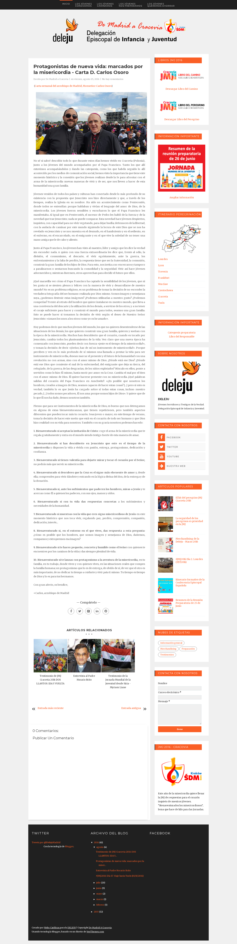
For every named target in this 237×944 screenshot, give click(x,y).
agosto (100, 847)
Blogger (69, 846)
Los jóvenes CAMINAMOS (105, 4)
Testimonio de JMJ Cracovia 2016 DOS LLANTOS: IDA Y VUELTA (50, 679)
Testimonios (167, 654)
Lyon (161, 265)
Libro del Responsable (181, 336)
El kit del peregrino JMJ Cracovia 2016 (189, 499)
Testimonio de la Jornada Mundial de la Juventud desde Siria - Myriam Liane (118, 681)
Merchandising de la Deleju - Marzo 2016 (187, 540)
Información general (171, 643)
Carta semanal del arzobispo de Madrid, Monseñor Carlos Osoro (73, 85)
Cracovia (163, 296)
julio (98, 882)
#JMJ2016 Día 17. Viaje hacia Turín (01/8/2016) (120, 876)
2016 (96, 842)
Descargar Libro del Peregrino (181, 119)
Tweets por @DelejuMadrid (46, 842)
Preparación (188, 648)
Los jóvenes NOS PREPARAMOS (130, 4)
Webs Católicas (52, 927)
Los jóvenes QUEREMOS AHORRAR (161, 4)
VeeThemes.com (95, 931)
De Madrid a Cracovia (57, 79)
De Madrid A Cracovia (100, 927)
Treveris (163, 271)
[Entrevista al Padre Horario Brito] (84, 655)
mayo (99, 893)
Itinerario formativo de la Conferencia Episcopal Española (190, 582)
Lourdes (163, 259)
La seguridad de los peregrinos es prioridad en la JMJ (189, 521)
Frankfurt (163, 277)
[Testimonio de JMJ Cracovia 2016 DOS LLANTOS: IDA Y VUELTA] (50, 655)
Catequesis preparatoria (182, 332)
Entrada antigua (131, 708)
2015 (96, 911)
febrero (100, 904)
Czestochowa (165, 290)
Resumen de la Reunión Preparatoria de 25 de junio (189, 603)
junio (99, 888)
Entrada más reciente (51, 708)
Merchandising (168, 648)
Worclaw (163, 284)
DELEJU (71, 927)
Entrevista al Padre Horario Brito (84, 677)
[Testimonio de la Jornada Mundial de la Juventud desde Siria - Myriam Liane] (118, 655)
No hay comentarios (112, 79)
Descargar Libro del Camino (182, 88)
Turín (161, 302)
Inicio (66, 3)
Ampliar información (182, 197)
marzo (100, 899)
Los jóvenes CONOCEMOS (83, 4)
